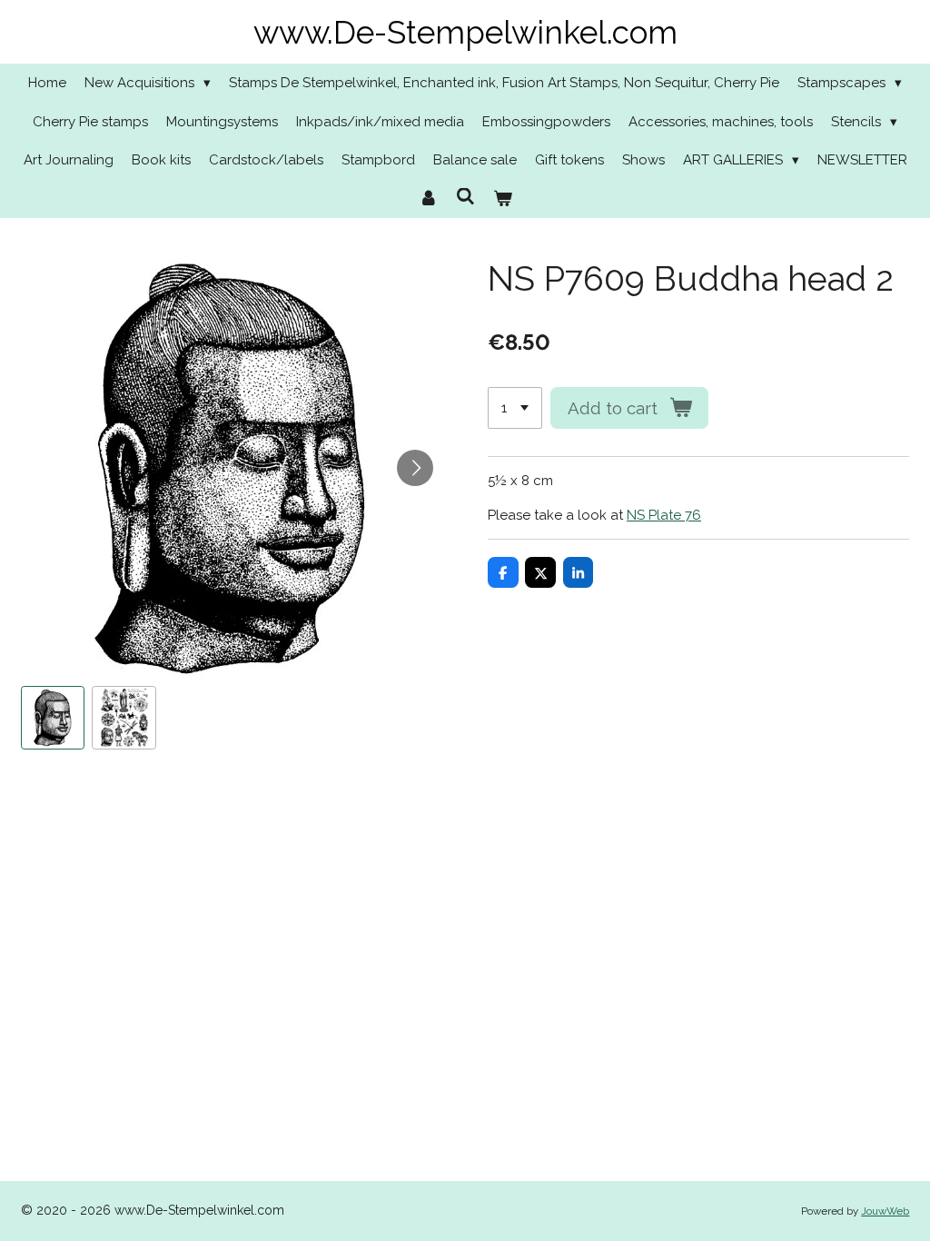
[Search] (465, 197)
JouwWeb (885, 1211)
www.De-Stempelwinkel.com (465, 32)
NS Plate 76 (664, 515)
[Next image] (415, 468)
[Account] (428, 199)
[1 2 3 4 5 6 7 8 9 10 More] (515, 408)
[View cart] (502, 199)
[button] (53, 718)
